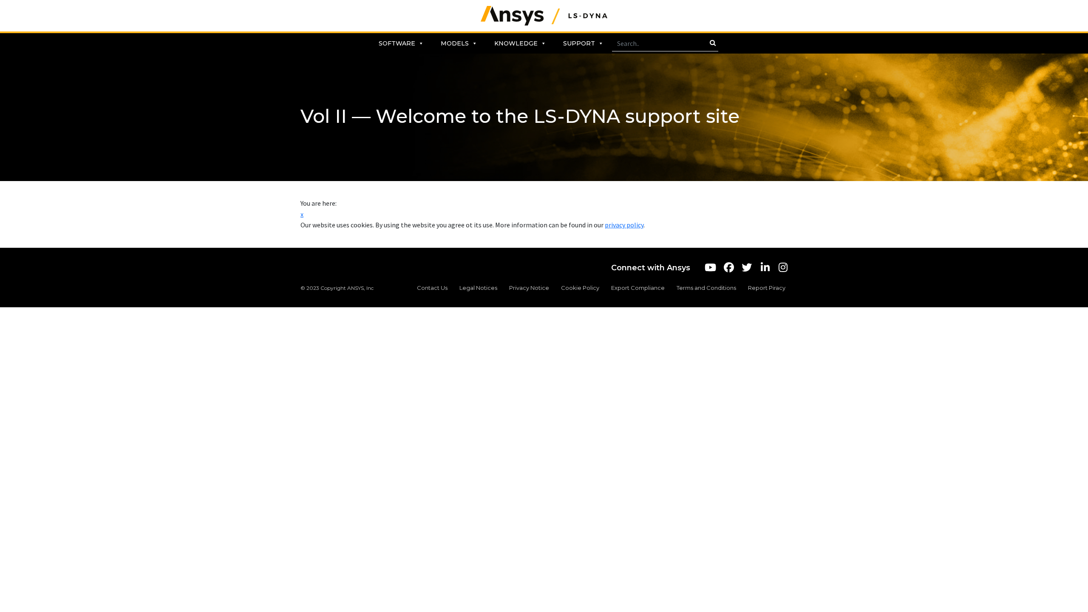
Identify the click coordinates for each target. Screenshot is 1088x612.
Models (455, 43)
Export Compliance (638, 287)
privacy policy (624, 225)
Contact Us (432, 287)
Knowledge (516, 43)
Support (579, 43)
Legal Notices (478, 287)
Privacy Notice (529, 287)
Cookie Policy (580, 287)
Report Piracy (766, 287)
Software (397, 43)
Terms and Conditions (706, 287)
